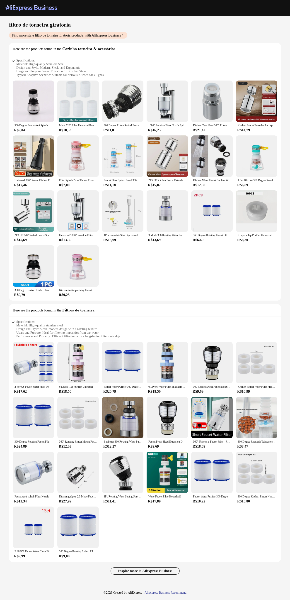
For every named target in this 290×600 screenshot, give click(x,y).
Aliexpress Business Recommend (165, 592)
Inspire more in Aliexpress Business (145, 571)
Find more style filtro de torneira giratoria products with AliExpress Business (66, 35)
